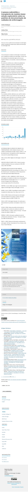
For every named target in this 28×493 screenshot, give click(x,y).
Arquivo (21, 487)
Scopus (3, 411)
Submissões (17, 487)
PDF (4, 264)
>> (15, 376)
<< (1, 376)
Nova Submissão (7, 391)
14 (7, 376)
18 (13, 376)
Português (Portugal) (6, 399)
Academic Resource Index (7, 421)
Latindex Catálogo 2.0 (6, 414)
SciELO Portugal (5, 416)
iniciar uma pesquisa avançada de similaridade (17, 379)
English (3, 401)
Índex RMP (4, 441)
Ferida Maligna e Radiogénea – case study (18, 330)
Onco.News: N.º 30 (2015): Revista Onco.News (13, 332)
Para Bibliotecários (5, 461)
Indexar (3, 434)
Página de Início (5, 5)
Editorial (12, 333)
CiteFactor (4, 448)
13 (6, 376)
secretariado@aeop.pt (9, 475)
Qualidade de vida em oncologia (17, 350)
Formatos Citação (7, 288)
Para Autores (4, 459)
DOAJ (3, 427)
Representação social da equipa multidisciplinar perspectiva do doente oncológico (15, 361)
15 (9, 376)
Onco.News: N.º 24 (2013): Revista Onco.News (13, 351)
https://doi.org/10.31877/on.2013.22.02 (12, 39)
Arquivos (12, 5)
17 (11, 376)
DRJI (3, 446)
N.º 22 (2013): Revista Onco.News (8, 7)
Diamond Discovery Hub (7, 439)
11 (3, 376)
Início (13, 487)
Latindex (3, 432)
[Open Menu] (1, 1)
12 (5, 376)
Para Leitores (4, 457)
